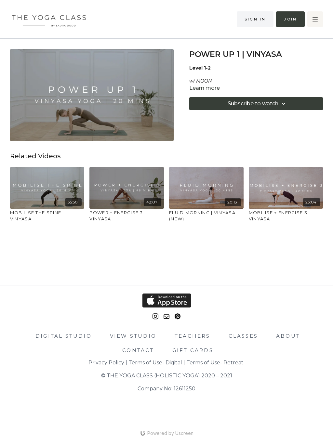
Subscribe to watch (253, 103)
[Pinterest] (177, 316)
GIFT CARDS (192, 350)
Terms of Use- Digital (155, 362)
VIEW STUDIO (133, 336)
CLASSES (243, 336)
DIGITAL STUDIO (63, 336)
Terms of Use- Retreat (215, 362)
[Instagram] (155, 316)
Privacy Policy (106, 362)
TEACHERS (192, 336)
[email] (166, 317)
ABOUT (288, 336)
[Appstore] (167, 300)
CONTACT (138, 350)
